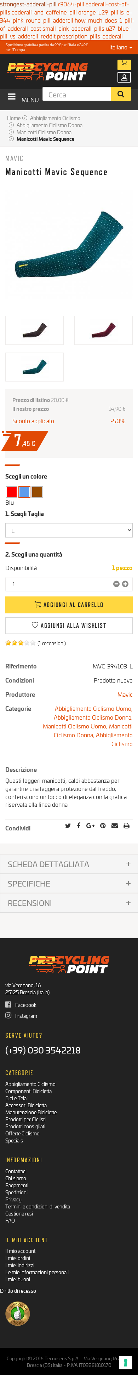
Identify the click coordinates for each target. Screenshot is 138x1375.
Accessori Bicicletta (26, 1105)
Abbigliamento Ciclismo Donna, (93, 717)
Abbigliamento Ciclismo (114, 739)
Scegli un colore (26, 476)
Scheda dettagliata (48, 864)
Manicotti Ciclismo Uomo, (76, 725)
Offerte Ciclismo (22, 1133)
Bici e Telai (16, 1097)
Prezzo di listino (31, 399)
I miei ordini (17, 1257)
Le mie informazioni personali (37, 1271)
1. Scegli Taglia (25, 513)
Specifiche (29, 883)
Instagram (25, 1015)
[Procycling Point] (59, 71)
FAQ (10, 1220)
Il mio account (20, 1250)
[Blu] (24, 492)
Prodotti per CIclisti (25, 1119)
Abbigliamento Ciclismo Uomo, (94, 708)
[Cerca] (121, 94)
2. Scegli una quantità (33, 554)
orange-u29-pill (98, 11)
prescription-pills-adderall (90, 35)
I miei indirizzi (19, 1264)
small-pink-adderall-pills (73, 28)
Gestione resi (19, 1213)
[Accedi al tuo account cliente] (124, 77)
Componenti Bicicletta (28, 1090)
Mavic (14, 158)
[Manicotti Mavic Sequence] (34, 330)
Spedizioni (16, 1192)
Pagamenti (16, 1185)
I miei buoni (17, 1279)
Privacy (13, 1199)
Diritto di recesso (18, 1290)
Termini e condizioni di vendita (37, 1206)
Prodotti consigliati (25, 1126)
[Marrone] (37, 492)
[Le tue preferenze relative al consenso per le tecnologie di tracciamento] (125, 1362)
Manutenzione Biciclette (31, 1112)
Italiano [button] (119, 46)
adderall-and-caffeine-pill (44, 11)
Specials (14, 1140)
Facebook (25, 1004)
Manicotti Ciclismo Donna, (93, 730)
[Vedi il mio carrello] (124, 65)
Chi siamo (15, 1178)
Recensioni (30, 902)
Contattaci (16, 1171)
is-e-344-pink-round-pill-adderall (66, 15)
